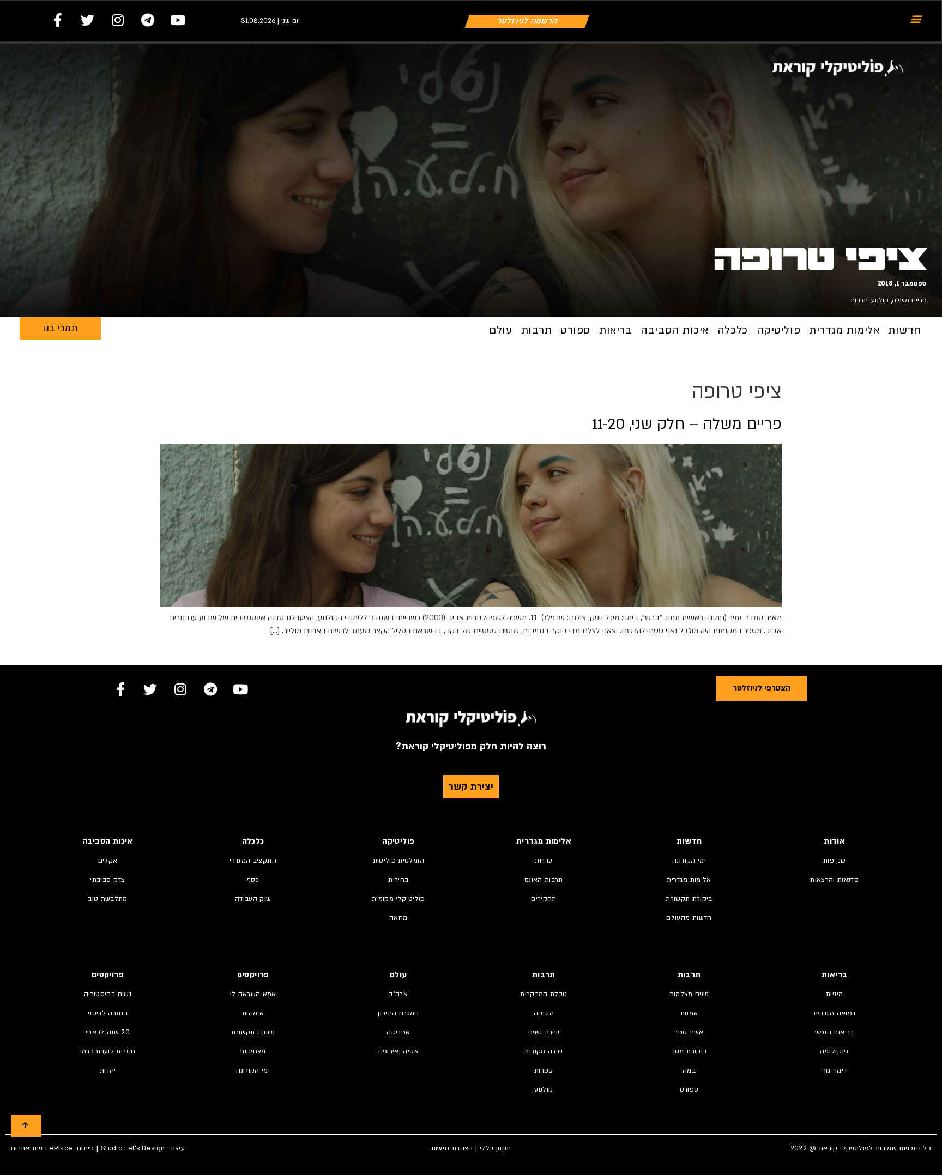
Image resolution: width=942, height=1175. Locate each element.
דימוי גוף (834, 1070)
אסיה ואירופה (398, 1051)
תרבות (859, 300)
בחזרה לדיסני (108, 1013)
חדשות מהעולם (688, 917)
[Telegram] (147, 19)
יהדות (108, 1070)
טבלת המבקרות (543, 994)
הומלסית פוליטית (398, 860)
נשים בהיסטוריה (107, 994)
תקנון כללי (495, 1148)
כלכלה (732, 330)
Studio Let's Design (133, 1148)
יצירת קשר (471, 786)
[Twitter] (87, 19)
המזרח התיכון (398, 1013)
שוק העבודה (253, 898)
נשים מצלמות (689, 994)
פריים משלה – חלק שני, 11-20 (687, 424)
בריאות (615, 330)
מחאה (398, 917)
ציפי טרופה (820, 259)
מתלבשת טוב (108, 898)
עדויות (543, 860)
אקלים (108, 860)
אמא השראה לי (253, 994)
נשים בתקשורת (253, 1032)
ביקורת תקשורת (689, 898)
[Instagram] (117, 19)
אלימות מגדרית (844, 330)
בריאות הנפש (834, 1032)
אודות (834, 841)
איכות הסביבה (675, 330)
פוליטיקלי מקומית (398, 898)
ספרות (543, 1070)
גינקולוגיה (834, 1051)
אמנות (689, 1013)
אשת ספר (688, 1032)
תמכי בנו (60, 328)
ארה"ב (398, 994)
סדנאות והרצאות (834, 879)
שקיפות (834, 860)
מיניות (834, 994)
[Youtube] (177, 19)
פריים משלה (909, 300)
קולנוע (880, 300)
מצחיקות (252, 1051)
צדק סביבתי (107, 879)
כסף (253, 879)
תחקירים (543, 898)
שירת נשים (543, 1032)
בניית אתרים (29, 1148)
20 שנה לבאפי (108, 1032)
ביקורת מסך (689, 1051)
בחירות (398, 879)
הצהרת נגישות (452, 1148)
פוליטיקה (778, 330)
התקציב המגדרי (253, 860)
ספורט (575, 330)
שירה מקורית (543, 1051)
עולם (500, 330)
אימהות (253, 1013)
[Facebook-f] (57, 19)
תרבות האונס (543, 879)
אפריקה (398, 1032)
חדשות (904, 330)
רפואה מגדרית (834, 1013)
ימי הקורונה (689, 860)
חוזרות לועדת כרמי (108, 1051)
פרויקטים (253, 975)
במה (689, 1070)
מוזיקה (544, 1013)
